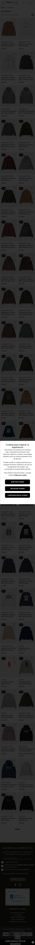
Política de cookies (20, 475)
